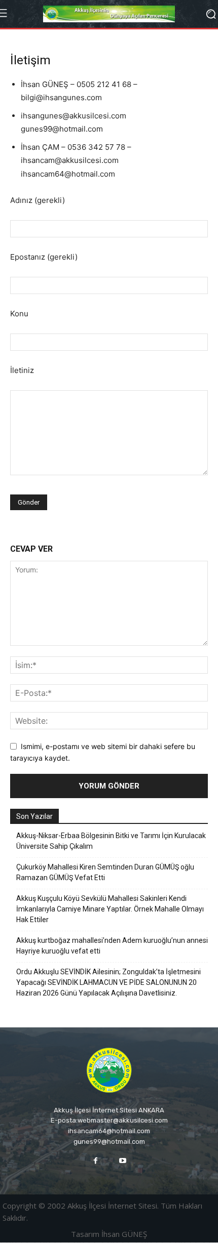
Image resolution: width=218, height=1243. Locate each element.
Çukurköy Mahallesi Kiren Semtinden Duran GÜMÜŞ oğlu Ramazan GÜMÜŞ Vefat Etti (105, 872)
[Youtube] (122, 1161)
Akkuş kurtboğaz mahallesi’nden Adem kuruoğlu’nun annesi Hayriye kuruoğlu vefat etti (112, 945)
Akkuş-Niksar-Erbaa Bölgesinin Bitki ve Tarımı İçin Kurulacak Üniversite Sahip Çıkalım (111, 841)
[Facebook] (95, 1161)
